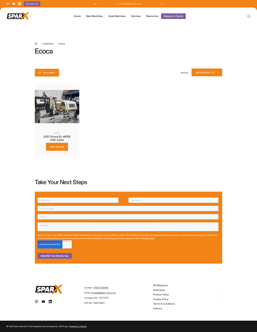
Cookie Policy (160, 299)
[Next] (161, 3)
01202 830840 (101, 287)
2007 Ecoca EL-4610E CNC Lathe (57, 138)
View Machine (57, 146)
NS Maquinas (160, 285)
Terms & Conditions (164, 303)
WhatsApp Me (32, 4)
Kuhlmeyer (159, 290)
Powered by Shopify (78, 326)
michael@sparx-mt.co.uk (130, 4)
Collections (48, 43)
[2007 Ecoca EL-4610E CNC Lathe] (57, 106)
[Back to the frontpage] (36, 43)
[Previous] (96, 3)
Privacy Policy (161, 294)
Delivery (157, 308)
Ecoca (57, 133)
